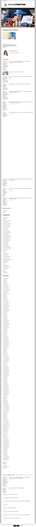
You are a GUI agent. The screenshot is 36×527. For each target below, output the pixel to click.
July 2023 (4, 330)
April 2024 (4, 317)
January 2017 (5, 440)
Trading (4, 271)
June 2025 (4, 296)
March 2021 (5, 366)
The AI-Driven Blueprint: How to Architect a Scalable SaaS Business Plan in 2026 (21, 112)
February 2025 (5, 302)
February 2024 (5, 320)
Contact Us (5, 465)
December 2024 (5, 305)
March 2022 (5, 354)
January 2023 (5, 339)
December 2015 (5, 459)
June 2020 (4, 379)
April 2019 (4, 400)
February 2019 (5, 403)
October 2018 (5, 409)
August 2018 (5, 412)
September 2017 (5, 428)
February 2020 (5, 385)
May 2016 (4, 452)
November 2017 (5, 425)
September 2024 (5, 309)
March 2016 (5, 455)
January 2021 (5, 369)
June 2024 (4, 314)
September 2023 (5, 327)
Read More (21, 525)
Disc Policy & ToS (6, 466)
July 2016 (4, 449)
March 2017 (5, 437)
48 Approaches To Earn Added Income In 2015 (10, 494)
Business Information (6, 225)
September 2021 (5, 361)
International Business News (8, 259)
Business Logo (5, 229)
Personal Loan (5, 268)
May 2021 (4, 364)
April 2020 (4, 382)
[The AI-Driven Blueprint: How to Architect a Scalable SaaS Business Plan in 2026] (5, 112)
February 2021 (5, 367)
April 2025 (4, 299)
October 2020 (5, 373)
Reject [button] (18, 525)
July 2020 (4, 378)
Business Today (5, 241)
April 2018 (4, 418)
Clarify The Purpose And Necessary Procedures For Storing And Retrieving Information (16, 514)
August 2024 (5, 311)
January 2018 (5, 422)
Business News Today (6, 237)
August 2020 (5, 376)
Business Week (5, 244)
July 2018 (4, 413)
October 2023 (5, 326)
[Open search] (32, 9)
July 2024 (4, 312)
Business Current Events (7, 223)
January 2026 (5, 287)
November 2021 (5, 358)
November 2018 (5, 407)
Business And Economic (7, 220)
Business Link (5, 228)
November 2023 (5, 324)
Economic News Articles (7, 247)
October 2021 (5, 360)
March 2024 (5, 318)
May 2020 (4, 381)
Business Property (6, 238)
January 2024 (5, 321)
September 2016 (5, 446)
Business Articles (6, 222)
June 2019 (4, 397)
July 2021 (4, 363)
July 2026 (4, 280)
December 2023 (5, 323)
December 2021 (5, 357)
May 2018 (4, 416)
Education (4, 250)
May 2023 (4, 333)
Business (4, 219)
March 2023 (5, 336)
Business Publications (7, 240)
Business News (5, 234)
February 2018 (5, 421)
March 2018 (5, 419)
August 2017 (5, 430)
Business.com (5, 504)
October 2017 (5, 427)
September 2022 (5, 345)
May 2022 (4, 351)
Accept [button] (15, 525)
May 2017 (4, 434)
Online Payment (5, 265)
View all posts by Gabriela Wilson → (14, 52)
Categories (5, 210)
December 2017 (5, 424)
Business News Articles (7, 235)
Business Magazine (6, 231)
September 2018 (5, 410)
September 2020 (5, 375)
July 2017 (4, 431)
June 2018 (4, 415)
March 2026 (5, 284)
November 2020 (5, 372)
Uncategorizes (5, 272)
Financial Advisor (6, 253)
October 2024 (5, 308)
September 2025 (5, 293)
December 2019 (5, 388)
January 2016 (5, 458)
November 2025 (5, 290)
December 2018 (5, 406)
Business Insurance (6, 226)
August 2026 (5, 278)
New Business (5, 262)
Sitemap (4, 468)
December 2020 (5, 370)
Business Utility (5, 243)
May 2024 (4, 315)
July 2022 (4, 348)
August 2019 (5, 394)
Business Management (7, 232)
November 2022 (5, 342)
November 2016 (5, 443)
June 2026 (4, 281)
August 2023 (5, 329)
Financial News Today (6, 256)
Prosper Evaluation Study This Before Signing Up (10, 511)
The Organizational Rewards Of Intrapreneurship (10, 497)
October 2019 (5, 391)
